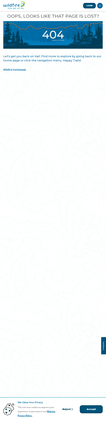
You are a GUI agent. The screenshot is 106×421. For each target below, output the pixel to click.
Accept (91, 409)
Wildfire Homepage (14, 69)
